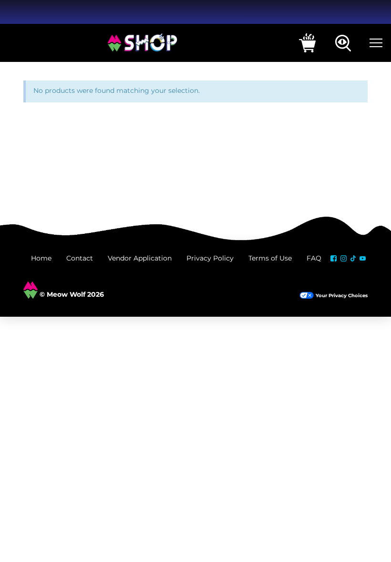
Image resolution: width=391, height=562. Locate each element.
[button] (307, 43)
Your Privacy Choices (342, 295)
